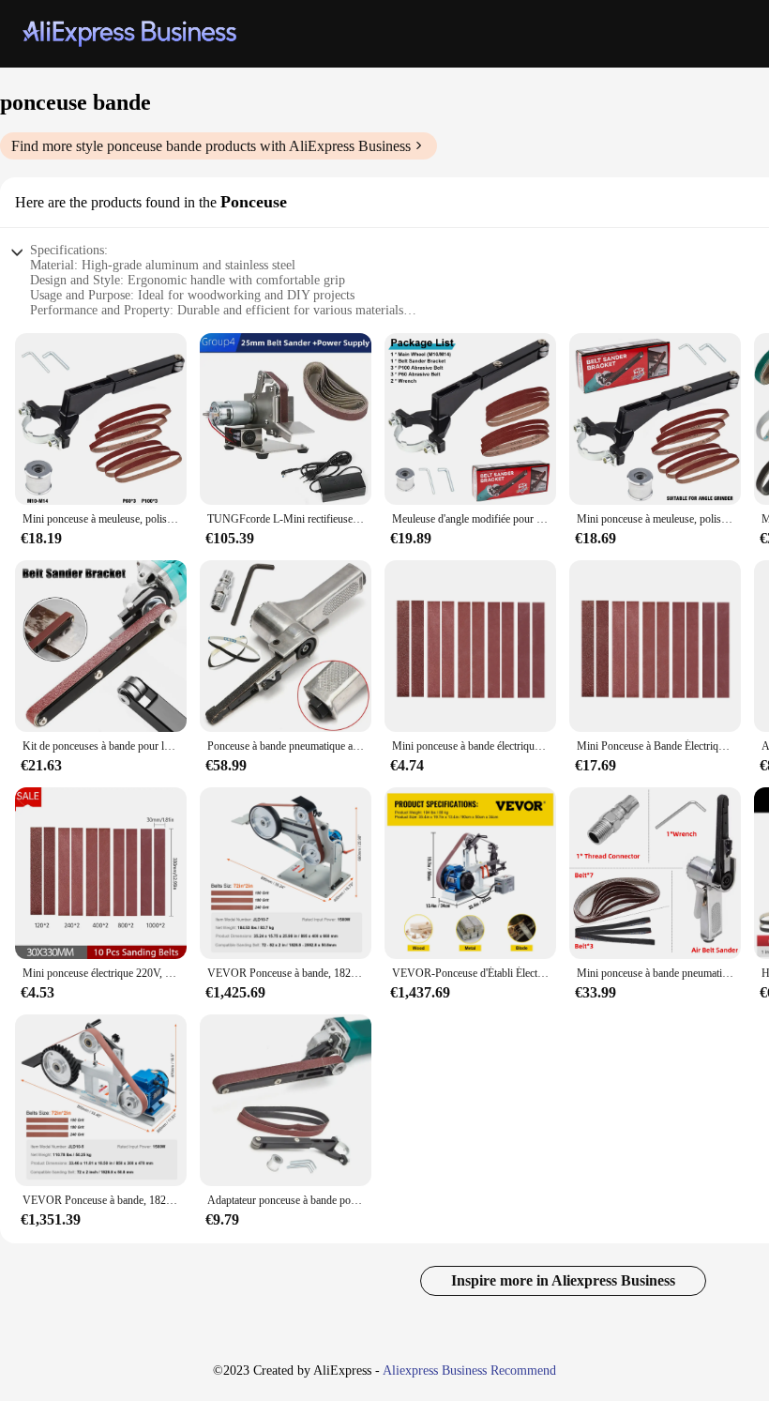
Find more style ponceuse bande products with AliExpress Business (211, 146)
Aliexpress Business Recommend (469, 1370)
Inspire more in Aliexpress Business (563, 1280)
